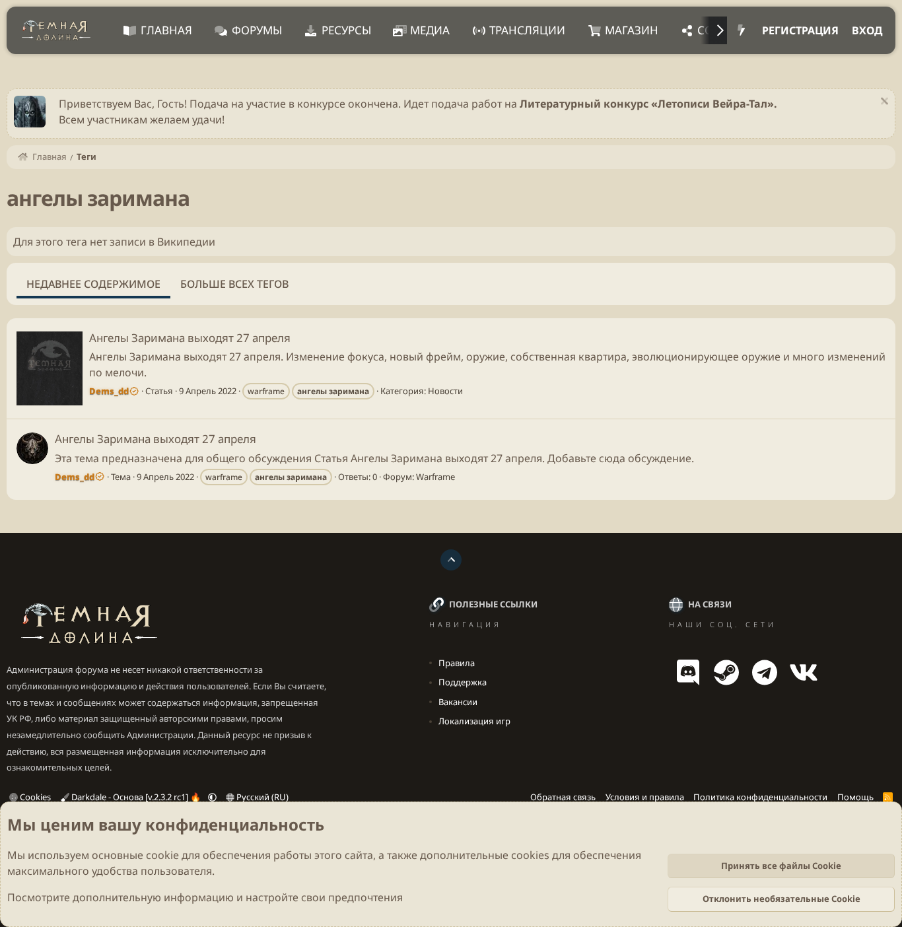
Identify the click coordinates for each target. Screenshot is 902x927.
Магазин (631, 30)
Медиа (430, 30)
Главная (166, 30)
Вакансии (457, 702)
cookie (162, 855)
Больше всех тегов (234, 284)
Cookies (34, 797)
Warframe (435, 477)
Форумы (257, 30)
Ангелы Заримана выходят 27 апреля (190, 337)
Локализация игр (474, 721)
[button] (212, 797)
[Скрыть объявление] (882, 103)
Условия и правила (645, 797)
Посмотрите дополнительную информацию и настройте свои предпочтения (205, 897)
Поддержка (462, 682)
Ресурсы (346, 30)
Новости (445, 391)
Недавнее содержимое (93, 284)
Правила (456, 663)
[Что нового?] (741, 30)
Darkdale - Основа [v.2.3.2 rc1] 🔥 (136, 797)
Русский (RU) (261, 797)
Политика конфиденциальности (760, 797)
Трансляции (527, 30)
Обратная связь (563, 797)
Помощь (855, 797)
